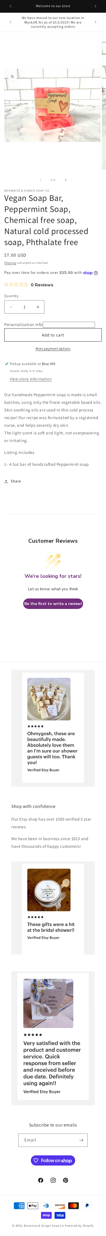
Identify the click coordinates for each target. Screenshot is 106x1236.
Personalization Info (23, 324)
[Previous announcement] (10, 6)
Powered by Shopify (79, 1226)
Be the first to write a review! (53, 603)
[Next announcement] (95, 6)
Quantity (11, 295)
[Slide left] (40, 180)
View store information (31, 378)
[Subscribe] (81, 1140)
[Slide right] (65, 180)
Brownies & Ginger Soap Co (44, 1226)
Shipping (10, 263)
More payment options (53, 348)
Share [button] (16, 481)
